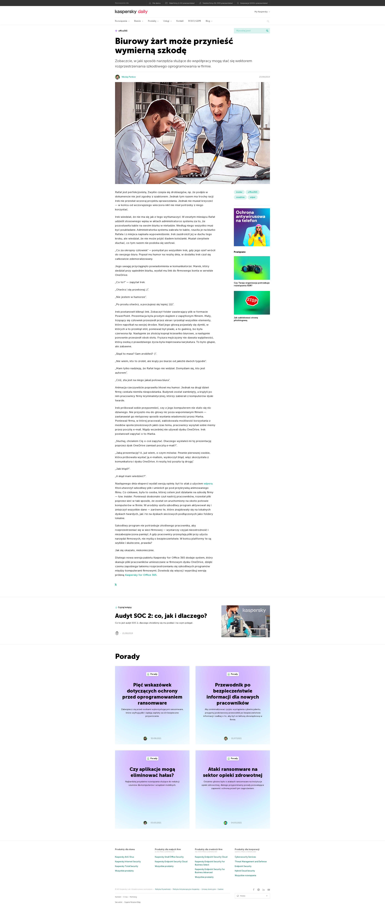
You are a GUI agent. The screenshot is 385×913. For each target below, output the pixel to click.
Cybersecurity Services (245, 857)
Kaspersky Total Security (126, 866)
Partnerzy (133, 897)
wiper (252, 197)
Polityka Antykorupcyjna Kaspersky (186, 889)
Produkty (152, 21)
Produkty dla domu (125, 849)
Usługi (166, 21)
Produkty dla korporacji (247, 849)
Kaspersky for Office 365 (141, 575)
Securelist (118, 902)
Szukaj (267, 30)
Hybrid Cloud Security (245, 871)
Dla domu (156, 3)
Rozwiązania (121, 21)
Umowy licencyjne (209, 889)
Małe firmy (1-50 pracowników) (182, 3)
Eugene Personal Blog (132, 902)
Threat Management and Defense (251, 861)
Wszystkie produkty (124, 871)
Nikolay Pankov (129, 77)
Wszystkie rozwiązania (245, 875)
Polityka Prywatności (163, 889)
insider (239, 192)
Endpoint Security (243, 866)
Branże (137, 21)
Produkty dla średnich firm (208, 849)
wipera (208, 483)
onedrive (240, 197)
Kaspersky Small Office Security (169, 857)
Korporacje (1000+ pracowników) (254, 3)
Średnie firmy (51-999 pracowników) (218, 3)
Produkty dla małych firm (168, 849)
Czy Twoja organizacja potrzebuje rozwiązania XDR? (252, 284)
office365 (122, 31)
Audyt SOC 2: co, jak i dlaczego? (161, 615)
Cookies (220, 889)
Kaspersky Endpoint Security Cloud (171, 861)
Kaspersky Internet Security (128, 861)
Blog (208, 21)
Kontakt (179, 21)
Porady (153, 674)
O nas (125, 897)
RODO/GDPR (194, 21)
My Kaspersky (261, 11)
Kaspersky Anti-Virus (124, 857)
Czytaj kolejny (125, 607)
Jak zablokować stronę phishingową (246, 319)
